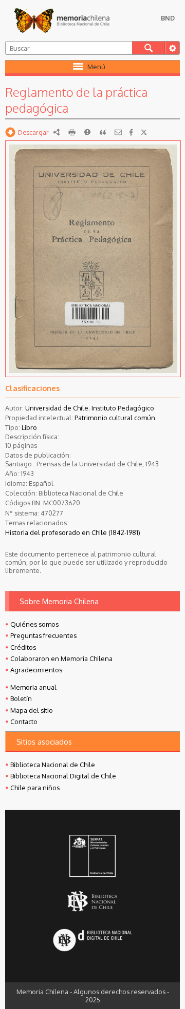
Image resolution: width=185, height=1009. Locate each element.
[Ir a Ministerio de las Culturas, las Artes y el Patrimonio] (92, 857)
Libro (29, 427)
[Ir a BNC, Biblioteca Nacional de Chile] (92, 901)
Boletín (21, 698)
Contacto (24, 721)
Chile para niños (35, 788)
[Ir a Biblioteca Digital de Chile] (92, 941)
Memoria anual (33, 687)
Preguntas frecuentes (43, 635)
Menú (96, 67)
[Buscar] (148, 48)
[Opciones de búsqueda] (172, 48)
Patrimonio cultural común (115, 418)
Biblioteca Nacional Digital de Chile (63, 776)
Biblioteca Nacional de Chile (52, 764)
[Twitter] (144, 132)
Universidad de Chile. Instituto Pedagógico (89, 408)
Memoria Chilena (61, 20)
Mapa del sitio (31, 710)
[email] (118, 132)
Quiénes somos (34, 624)
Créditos (23, 647)
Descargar (33, 132)
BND (168, 18)
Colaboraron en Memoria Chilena (61, 658)
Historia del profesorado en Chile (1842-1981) (72, 532)
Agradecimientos (36, 670)
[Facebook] (131, 132)
